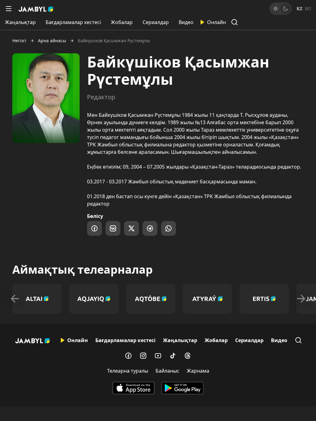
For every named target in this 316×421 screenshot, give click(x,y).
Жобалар (122, 22)
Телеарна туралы (127, 370)
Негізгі (19, 40)
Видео (186, 22)
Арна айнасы (52, 40)
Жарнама (198, 370)
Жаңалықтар (20, 22)
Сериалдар (156, 22)
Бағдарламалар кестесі (73, 22)
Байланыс (167, 370)
